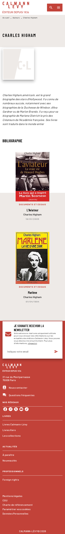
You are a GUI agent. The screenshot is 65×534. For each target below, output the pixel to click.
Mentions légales (12, 495)
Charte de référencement (18, 504)
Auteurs (16, 17)
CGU (5, 500)
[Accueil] (16, 7)
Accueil (6, 17)
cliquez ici (32, 343)
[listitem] (5, 409)
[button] (32, 424)
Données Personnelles (15, 513)
